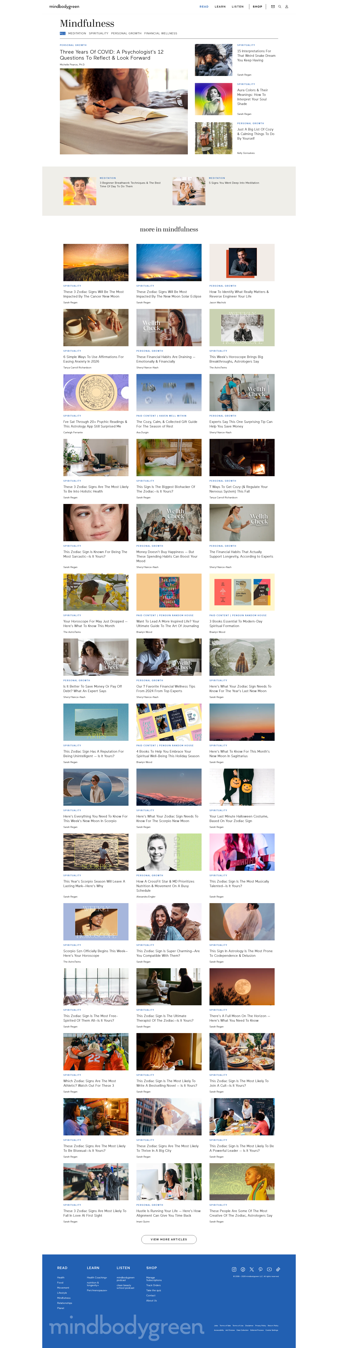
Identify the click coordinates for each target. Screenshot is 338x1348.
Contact (150, 1295)
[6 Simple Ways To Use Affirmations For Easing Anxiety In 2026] (96, 327)
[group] (169, 191)
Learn (93, 1268)
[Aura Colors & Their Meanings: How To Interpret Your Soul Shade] (215, 99)
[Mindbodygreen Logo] (64, 6)
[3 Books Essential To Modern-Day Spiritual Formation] (242, 592)
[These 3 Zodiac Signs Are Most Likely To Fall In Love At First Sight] (96, 1181)
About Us (151, 1300)
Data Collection (243, 1330)
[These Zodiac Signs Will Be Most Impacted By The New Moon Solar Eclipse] (169, 262)
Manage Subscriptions (154, 1279)
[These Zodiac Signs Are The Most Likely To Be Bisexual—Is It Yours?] (96, 1116)
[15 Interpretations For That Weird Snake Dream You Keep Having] (215, 60)
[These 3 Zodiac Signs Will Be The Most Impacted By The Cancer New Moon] (96, 262)
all (62, 33)
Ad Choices (230, 1330)
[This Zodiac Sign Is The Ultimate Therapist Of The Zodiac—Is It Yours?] (169, 986)
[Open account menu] (287, 6)
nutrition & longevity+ (93, 1284)
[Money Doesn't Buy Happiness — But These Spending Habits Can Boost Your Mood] (169, 522)
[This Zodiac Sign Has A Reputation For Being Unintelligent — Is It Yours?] (96, 722)
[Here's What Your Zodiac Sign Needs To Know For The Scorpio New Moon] (169, 787)
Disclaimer (249, 1326)
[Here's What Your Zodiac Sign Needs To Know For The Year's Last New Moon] (242, 657)
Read (62, 1268)
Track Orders (153, 1285)
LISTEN (238, 6)
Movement (63, 1287)
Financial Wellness (160, 33)
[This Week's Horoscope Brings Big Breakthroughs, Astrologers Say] (242, 327)
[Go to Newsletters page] (273, 6)
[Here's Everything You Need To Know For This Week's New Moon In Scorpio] (96, 787)
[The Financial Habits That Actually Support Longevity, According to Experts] (242, 522)
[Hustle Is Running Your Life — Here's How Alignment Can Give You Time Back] (169, 1181)
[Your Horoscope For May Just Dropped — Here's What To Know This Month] (96, 592)
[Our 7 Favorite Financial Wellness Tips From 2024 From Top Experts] (169, 657)
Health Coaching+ (97, 1277)
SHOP (257, 6)
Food (60, 1282)
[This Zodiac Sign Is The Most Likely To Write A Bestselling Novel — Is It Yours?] (169, 1051)
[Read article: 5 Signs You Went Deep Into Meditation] (189, 191)
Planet (60, 1308)
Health (60, 1277)
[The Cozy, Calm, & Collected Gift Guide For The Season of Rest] (169, 392)
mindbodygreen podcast (125, 1279)
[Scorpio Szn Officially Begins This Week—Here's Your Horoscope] (96, 921)
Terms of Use (238, 1326)
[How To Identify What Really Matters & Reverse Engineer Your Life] (242, 262)
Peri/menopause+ (97, 1290)
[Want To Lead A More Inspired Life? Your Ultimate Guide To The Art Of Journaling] (169, 592)
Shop (151, 1268)
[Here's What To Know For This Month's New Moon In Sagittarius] (242, 722)
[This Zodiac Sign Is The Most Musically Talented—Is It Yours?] (242, 852)
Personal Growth (126, 33)
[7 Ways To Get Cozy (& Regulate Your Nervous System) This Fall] (242, 457)
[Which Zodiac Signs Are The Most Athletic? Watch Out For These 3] (96, 1051)
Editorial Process (257, 1330)
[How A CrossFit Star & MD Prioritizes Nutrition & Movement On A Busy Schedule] (169, 852)
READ (204, 6)
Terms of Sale (225, 1326)
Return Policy (273, 1326)
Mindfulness (64, 1298)
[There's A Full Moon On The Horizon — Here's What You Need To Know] (242, 986)
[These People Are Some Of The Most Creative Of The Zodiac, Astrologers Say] (242, 1181)
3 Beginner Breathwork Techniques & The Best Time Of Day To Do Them (130, 184)
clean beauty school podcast (125, 1286)
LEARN (220, 6)
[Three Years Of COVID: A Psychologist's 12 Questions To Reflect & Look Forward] (124, 111)
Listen (123, 1268)
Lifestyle (62, 1293)
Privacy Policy (260, 1326)
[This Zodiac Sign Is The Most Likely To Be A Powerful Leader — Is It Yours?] (242, 1116)
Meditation (77, 33)
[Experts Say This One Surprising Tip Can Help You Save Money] (242, 392)
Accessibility (219, 1330)
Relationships (64, 1303)
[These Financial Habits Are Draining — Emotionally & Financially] (169, 327)
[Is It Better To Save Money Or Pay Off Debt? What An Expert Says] (96, 657)
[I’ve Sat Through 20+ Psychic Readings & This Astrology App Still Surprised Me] (96, 392)
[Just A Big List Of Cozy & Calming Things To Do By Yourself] (215, 138)
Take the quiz (153, 1290)
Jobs (216, 1326)
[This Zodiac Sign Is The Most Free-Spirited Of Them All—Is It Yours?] (96, 986)
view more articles (169, 1239)
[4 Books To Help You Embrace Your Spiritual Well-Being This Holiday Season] (169, 722)
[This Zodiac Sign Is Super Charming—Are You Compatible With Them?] (169, 921)
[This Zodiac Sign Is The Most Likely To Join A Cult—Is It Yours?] (242, 1051)
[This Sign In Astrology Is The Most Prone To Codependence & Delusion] (242, 921)
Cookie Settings (271, 1330)
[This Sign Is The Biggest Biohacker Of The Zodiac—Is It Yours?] (169, 457)
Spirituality (98, 33)
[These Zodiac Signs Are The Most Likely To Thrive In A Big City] (169, 1116)
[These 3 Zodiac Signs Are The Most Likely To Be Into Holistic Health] (96, 457)
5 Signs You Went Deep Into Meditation (234, 182)
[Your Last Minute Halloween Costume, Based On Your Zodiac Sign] (242, 787)
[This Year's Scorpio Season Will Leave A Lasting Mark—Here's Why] (96, 852)
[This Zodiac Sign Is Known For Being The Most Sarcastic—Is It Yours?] (96, 522)
